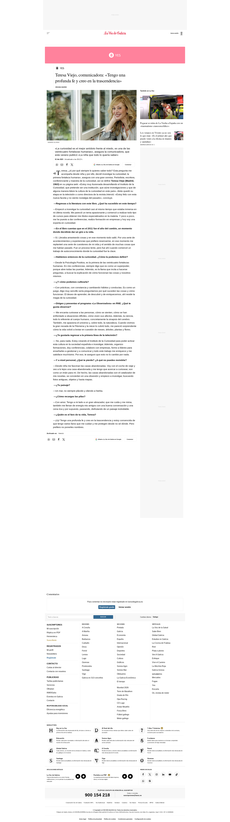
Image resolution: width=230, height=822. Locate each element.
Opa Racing (122, 699)
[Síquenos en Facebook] (143, 774)
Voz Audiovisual (100, 802)
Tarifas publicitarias (55, 681)
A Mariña (85, 631)
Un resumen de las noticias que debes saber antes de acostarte (117, 730)
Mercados (156, 677)
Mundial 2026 (123, 687)
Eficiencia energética (56, 709)
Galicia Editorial (159, 802)
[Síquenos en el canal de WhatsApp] (143, 781)
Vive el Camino (158, 662)
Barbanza (86, 639)
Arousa (85, 635)
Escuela (155, 689)
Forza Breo (121, 710)
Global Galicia (158, 635)
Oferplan (50, 689)
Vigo (84, 674)
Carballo (85, 643)
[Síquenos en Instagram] (156, 774)
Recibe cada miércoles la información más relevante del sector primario (118, 740)
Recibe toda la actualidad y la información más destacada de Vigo (119, 760)
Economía (121, 635)
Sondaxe (117, 802)
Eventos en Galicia (55, 696)
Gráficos (120, 662)
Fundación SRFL (89, 802)
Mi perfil (50, 650)
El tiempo (121, 681)
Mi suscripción (53, 628)
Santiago (86, 670)
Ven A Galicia (157, 654)
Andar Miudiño (123, 707)
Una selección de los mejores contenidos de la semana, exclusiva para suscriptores (163, 730)
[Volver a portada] (115, 33)
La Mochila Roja (159, 666)
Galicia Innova (158, 670)
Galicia (120, 631)
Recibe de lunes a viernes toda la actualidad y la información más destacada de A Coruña (119, 750)
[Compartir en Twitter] (72, 165)
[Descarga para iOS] (77, 776)
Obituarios (121, 674)
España (120, 639)
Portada (120, 627)
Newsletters (52, 654)
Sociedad (121, 654)
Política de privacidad (95, 819)
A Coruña (86, 627)
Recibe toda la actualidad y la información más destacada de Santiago (73, 760)
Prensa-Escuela (142, 802)
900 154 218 (97, 794)
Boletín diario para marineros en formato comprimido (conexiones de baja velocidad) (162, 740)
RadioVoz (109, 802)
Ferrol (84, 651)
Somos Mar (122, 670)
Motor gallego (123, 718)
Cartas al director (54, 667)
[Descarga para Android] (83, 776)
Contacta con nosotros (56, 671)
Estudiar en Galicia (160, 639)
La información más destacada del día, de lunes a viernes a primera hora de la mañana (73, 730)
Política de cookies (110, 819)
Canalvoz (124, 802)
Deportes (121, 651)
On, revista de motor (160, 693)
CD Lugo (121, 703)
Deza (84, 647)
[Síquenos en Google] (150, 781)
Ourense (85, 662)
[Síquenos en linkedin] (163, 774)
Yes (153, 685)
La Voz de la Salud (160, 627)
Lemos (85, 654)
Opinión (120, 647)
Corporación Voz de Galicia (74, 802)
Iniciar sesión (125, 607)
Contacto (50, 700)
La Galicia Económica (126, 678)
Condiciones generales (125, 819)
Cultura (120, 658)
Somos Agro (122, 666)
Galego (155, 617)
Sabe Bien (156, 631)
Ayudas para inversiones (57, 713)
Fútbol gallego (123, 714)
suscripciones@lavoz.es (133, 795)
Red (154, 647)
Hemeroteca (52, 636)
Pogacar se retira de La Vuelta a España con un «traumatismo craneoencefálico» (161, 124)
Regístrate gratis (106, 607)
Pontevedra (87, 666)
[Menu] (48, 33)
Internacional (122, 643)
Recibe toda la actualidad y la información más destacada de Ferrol (164, 750)
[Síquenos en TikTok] (177, 774)
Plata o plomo (158, 651)
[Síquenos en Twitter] (150, 774)
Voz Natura (132, 802)
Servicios (51, 685)
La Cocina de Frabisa (161, 643)
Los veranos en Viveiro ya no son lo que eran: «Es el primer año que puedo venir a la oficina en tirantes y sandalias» (156, 137)
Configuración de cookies (143, 819)
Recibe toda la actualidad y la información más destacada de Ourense (164, 760)
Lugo (84, 658)
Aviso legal (82, 819)
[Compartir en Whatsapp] (57, 165)
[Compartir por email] (62, 165)
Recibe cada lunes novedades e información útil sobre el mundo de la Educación (72, 740)
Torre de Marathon (124, 691)
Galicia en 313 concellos (92, 678)
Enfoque (155, 658)
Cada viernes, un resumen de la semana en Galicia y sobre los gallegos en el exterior (73, 750)
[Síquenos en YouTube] (170, 774)
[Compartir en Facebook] (67, 165)
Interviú (61, 433)
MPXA (151, 802)
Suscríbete (52, 640)
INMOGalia (51, 693)
